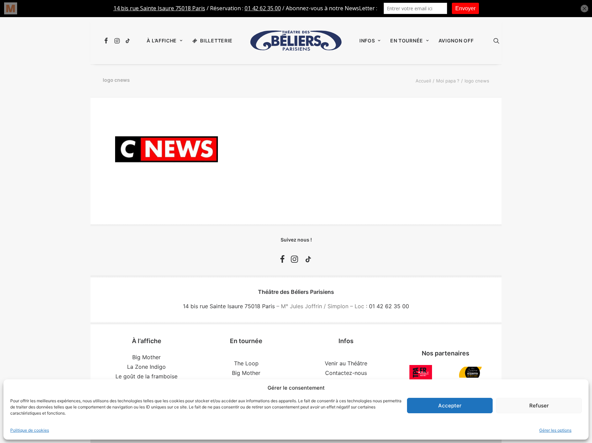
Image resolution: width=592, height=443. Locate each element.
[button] (107, 40)
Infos (367, 40)
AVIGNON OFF (456, 40)
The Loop (246, 363)
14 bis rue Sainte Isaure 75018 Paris (229, 306)
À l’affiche (162, 40)
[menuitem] (107, 40)
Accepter (449, 405)
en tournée (406, 40)
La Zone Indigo (146, 366)
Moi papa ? (447, 80)
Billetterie (216, 40)
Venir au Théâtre (346, 363)
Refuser (539, 405)
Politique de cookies (29, 430)
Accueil (423, 80)
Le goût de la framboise (146, 376)
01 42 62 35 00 (389, 306)
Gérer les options (555, 430)
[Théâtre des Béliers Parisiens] (296, 40)
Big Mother (146, 357)
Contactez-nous (346, 372)
